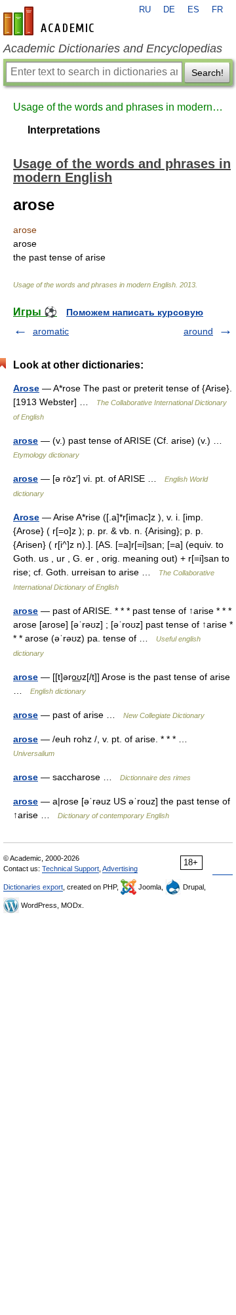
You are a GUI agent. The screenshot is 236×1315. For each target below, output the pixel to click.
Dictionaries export (33, 887)
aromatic (51, 331)
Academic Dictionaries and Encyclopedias (112, 48)
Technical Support (70, 869)
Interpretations (64, 129)
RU (145, 9)
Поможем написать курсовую (134, 312)
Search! (207, 72)
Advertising (120, 869)
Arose (26, 388)
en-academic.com (50, 21)
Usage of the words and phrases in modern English (118, 107)
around (198, 331)
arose (25, 440)
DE (169, 9)
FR (217, 9)
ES (193, 9)
